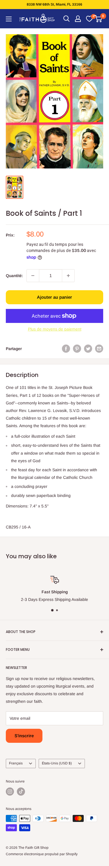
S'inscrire (24, 735)
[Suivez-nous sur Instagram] (10, 791)
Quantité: (14, 275)
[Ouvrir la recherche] (66, 18)
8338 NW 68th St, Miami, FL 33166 (54, 4)
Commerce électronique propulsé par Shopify (42, 854)
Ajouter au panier (54, 297)
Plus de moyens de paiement (54, 329)
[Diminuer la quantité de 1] (33, 275)
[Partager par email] (99, 349)
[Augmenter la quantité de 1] (68, 275)
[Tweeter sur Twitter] (88, 349)
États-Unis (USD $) (57, 763)
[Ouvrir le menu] (9, 19)
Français (16, 763)
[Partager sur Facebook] (66, 349)
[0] (89, 18)
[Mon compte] (78, 18)
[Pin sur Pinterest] (77, 349)
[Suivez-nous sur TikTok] (21, 791)
